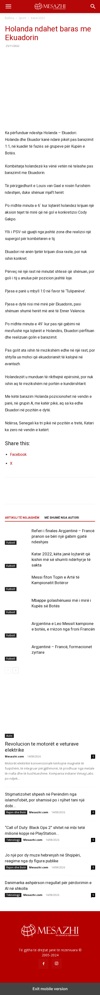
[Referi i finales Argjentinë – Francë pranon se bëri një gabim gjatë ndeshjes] (17, 536)
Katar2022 (38, 18)
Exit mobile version (50, 988)
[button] (8, 6)
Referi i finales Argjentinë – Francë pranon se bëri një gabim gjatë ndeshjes (63, 536)
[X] (21, 57)
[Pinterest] (32, 57)
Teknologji (13, 840)
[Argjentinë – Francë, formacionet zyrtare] (17, 652)
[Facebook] (10, 57)
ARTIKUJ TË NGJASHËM (22, 517)
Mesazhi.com (14, 756)
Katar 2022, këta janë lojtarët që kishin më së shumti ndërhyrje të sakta (61, 559)
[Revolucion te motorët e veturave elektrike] (50, 709)
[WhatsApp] (43, 57)
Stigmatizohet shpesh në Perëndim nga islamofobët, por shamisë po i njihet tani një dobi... (44, 800)
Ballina (9, 18)
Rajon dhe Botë (16, 812)
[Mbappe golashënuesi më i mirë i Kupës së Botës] (17, 606)
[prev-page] (8, 670)
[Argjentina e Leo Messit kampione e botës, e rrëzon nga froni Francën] (17, 629)
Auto (9, 735)
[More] (55, 57)
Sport (22, 18)
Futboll (10, 542)
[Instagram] (56, 963)
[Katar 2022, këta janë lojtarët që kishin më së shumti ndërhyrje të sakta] (17, 559)
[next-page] (16, 670)
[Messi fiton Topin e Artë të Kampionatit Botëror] (17, 582)
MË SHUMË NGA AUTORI (61, 517)
